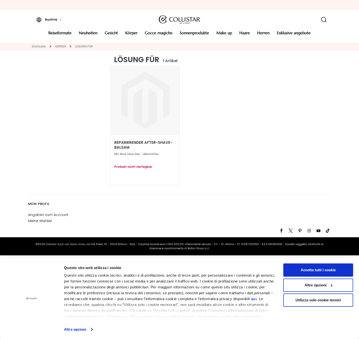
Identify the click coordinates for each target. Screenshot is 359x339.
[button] (49, 19)
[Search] (323, 19)
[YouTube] (318, 230)
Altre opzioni (75, 329)
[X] (290, 230)
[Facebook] (281, 230)
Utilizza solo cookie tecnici (318, 300)
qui (254, 299)
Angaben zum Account (48, 214)
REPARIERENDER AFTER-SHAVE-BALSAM (143, 145)
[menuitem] (60, 34)
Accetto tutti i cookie (318, 270)
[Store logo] (179, 19)
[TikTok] (328, 230)
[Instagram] (309, 230)
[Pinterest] (300, 230)
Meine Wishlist (40, 220)
